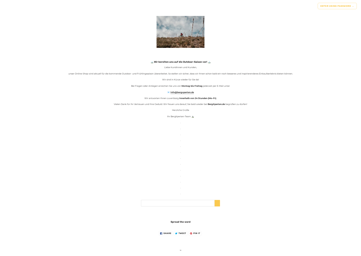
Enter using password (337, 6)
